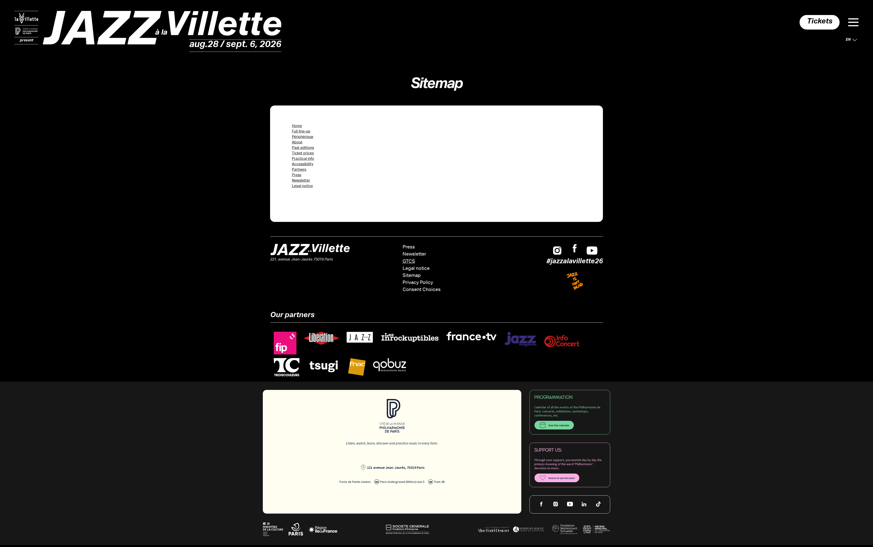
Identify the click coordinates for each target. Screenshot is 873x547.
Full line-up (301, 131)
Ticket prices (303, 153)
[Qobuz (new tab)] (389, 365)
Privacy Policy (418, 283)
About (297, 142)
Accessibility (302, 164)
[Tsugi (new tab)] (324, 366)
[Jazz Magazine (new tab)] (520, 339)
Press (296, 175)
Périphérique (302, 137)
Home (297, 126)
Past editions (303, 148)
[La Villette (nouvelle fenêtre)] (26, 18)
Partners (299, 170)
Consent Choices (422, 290)
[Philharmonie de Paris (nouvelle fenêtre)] (26, 31)
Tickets (819, 22)
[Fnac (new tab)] (357, 367)
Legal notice (302, 186)
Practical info (303, 159)
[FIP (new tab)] (285, 343)
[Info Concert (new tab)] (561, 341)
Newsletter (301, 181)
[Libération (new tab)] (321, 338)
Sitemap (412, 276)
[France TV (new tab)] (472, 336)
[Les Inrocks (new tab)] (409, 337)
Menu (853, 22)
